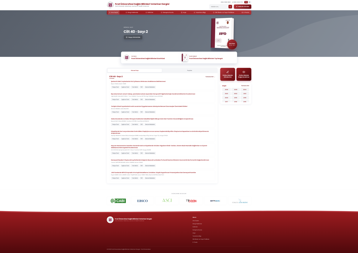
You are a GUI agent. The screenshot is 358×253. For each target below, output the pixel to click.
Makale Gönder (243, 6)
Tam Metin (135, 87)
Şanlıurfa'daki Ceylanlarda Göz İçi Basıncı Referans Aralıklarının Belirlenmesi (138, 81)
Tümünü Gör (245, 85)
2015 (244, 102)
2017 (226, 102)
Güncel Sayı (135, 70)
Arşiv (194, 233)
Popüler (189, 70)
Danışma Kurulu (197, 230)
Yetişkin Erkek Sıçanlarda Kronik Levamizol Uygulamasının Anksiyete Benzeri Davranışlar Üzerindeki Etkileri (149, 106)
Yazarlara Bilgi (197, 236)
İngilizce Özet (125, 87)
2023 (226, 93)
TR (246, 2)
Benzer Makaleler (150, 87)
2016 (235, 102)
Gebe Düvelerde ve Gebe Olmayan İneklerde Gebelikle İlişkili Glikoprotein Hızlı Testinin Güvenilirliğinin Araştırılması (152, 119)
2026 (226, 89)
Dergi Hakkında (197, 224)
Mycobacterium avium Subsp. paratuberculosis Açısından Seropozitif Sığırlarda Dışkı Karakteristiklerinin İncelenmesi (153, 94)
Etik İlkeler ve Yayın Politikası (201, 239)
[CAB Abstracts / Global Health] (118, 201)
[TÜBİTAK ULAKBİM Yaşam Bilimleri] (191, 201)
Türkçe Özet (115, 87)
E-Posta (195, 242)
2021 (244, 93)
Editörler (195, 227)
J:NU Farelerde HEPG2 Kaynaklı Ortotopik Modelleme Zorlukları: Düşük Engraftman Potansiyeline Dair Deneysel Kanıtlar (153, 172)
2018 (244, 98)
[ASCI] (166, 201)
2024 (244, 89)
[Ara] (230, 6)
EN (249, 2)
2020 (226, 98)
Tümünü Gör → (210, 77)
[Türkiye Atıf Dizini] (239, 201)
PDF (142, 87)
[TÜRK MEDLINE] (215, 201)
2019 (235, 98)
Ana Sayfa (196, 221)
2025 (235, 89)
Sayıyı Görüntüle (134, 37)
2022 (235, 93)
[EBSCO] (142, 201)
